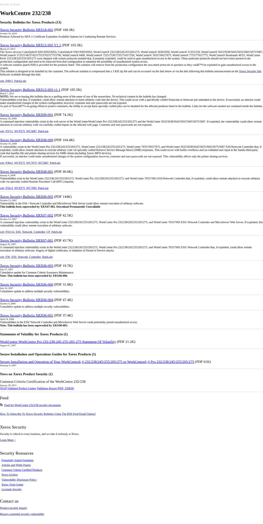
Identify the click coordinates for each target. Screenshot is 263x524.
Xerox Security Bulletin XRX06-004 (26, 300)
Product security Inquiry (13, 508)
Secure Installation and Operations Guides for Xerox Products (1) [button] (48, 354)
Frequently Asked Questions (17, 460)
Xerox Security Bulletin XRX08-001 (26, 171)
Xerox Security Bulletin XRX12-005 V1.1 (30, 45)
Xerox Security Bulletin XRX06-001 (26, 315)
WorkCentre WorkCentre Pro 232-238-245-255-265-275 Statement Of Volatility (58, 342)
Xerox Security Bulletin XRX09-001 (26, 115)
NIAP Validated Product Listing (18, 388)
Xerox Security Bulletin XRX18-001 (26, 30)
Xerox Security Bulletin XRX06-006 (26, 284)
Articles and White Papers (16, 465)
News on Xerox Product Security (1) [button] (26, 374)
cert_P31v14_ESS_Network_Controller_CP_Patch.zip (31, 231)
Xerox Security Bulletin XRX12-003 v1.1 (30, 90)
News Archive (9, 474)
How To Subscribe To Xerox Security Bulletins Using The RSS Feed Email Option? (48, 413)
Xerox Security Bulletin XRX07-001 (26, 240)
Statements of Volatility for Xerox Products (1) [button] (34, 334)
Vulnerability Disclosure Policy (19, 479)
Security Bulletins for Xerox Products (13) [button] (30, 22)
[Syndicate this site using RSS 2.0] (1, 405)
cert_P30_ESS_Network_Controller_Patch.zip (26, 256)
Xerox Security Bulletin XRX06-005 (26, 197)
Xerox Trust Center (12, 484)
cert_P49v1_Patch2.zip (13, 80)
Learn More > (8, 440)
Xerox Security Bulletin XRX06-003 (26, 266)
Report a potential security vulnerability (22, 514)
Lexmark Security (11, 489)
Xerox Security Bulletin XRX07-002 (26, 215)
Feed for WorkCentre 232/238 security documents (32, 405)
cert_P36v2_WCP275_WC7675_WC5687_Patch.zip (30, 162)
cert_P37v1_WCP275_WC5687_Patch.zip (24, 131)
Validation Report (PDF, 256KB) (55, 388)
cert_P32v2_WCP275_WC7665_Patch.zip (24, 188)
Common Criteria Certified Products (21, 469)
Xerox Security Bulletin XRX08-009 (26, 140)
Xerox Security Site (250, 71)
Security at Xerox (10, 4)
